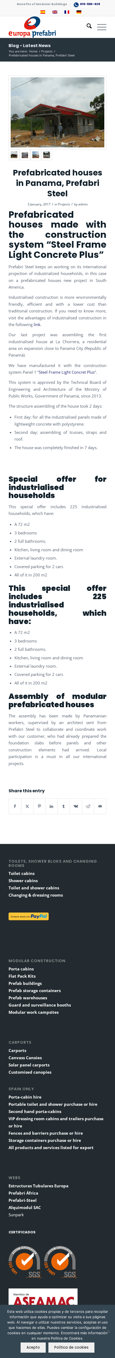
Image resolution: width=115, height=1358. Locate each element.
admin (83, 204)
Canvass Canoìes (25, 1057)
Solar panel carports (29, 1065)
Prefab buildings (25, 983)
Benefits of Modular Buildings (42, 4)
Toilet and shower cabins (34, 887)
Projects (64, 204)
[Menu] (99, 27)
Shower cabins (23, 880)
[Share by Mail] (100, 806)
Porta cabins (21, 968)
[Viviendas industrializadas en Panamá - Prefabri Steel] (57, 112)
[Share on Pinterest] (39, 806)
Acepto (33, 1347)
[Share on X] (27, 806)
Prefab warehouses (28, 997)
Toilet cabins (21, 873)
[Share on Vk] (76, 806)
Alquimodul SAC (25, 1207)
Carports (17, 1050)
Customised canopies (30, 1072)
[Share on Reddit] (88, 806)
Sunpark (16, 1214)
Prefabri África (23, 1193)
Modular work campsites (34, 1012)
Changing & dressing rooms (36, 895)
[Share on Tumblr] (64, 806)
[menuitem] (42, 4)
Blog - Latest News (30, 46)
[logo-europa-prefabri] (48, 27)
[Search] (86, 27)
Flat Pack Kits (22, 976)
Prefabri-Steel (23, 1200)
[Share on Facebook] (15, 806)
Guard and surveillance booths (40, 1005)
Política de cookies (71, 1347)
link (37, 324)
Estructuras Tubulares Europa (38, 1185)
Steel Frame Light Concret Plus (67, 372)
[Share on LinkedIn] (51, 806)
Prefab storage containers (35, 990)
